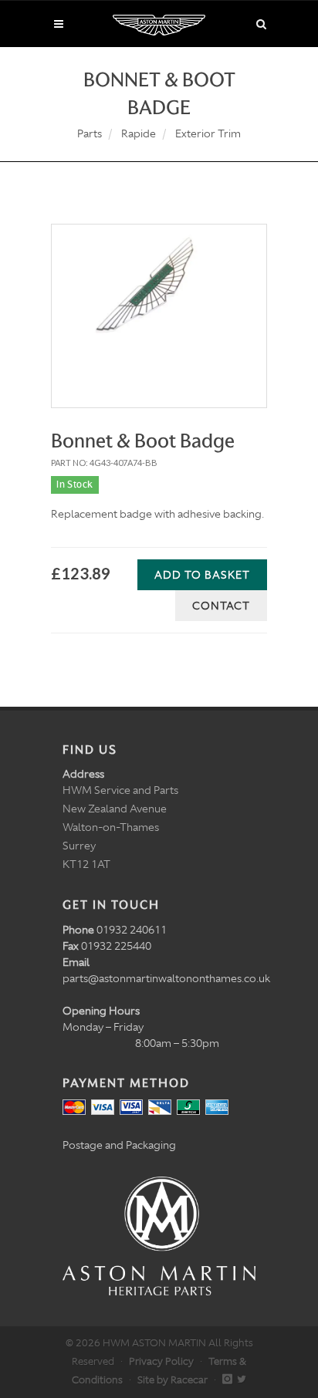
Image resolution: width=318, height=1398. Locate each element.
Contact (221, 606)
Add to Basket (202, 575)
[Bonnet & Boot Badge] (159, 298)
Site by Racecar (172, 1379)
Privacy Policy (161, 1361)
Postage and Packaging (119, 1145)
